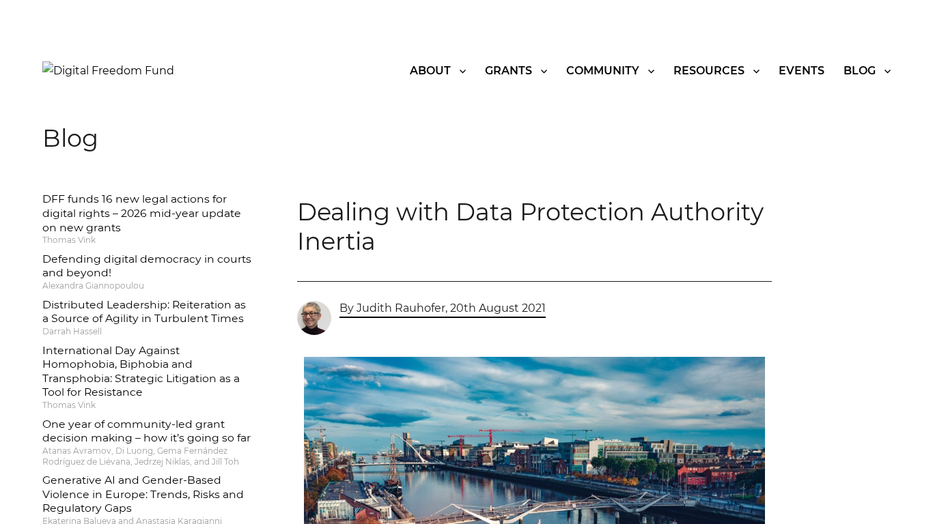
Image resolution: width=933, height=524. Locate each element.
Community (602, 70)
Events (801, 70)
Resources (708, 70)
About (430, 70)
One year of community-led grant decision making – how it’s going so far (146, 431)
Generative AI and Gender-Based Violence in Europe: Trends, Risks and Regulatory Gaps (143, 494)
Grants (508, 70)
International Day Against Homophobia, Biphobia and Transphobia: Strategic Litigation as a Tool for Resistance (141, 371)
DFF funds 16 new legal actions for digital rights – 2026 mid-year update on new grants (141, 212)
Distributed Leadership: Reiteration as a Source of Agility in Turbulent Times (144, 311)
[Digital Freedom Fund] (108, 69)
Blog (860, 70)
